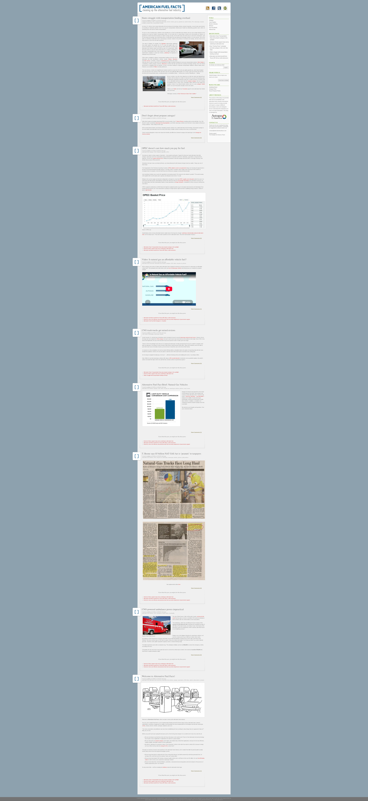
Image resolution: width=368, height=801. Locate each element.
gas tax (176, 21)
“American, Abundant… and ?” (194, 396)
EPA (185, 680)
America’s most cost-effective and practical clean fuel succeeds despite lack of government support (167, 319)
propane (202, 680)
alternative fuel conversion (148, 263)
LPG (193, 21)
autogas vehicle (201, 84)
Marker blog (136, 20)
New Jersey (147, 60)
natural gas (197, 21)
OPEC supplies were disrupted (187, 179)
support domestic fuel (158, 158)
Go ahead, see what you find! (216, 65)
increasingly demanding (183, 180)
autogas (151, 152)
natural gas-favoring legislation (163, 123)
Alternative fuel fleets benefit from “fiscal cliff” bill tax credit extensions (160, 106)
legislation (163, 43)
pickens (184, 263)
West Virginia (201, 62)
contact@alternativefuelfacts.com (217, 130)
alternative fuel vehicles (160, 263)
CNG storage (160, 339)
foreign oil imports (179, 182)
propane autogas (192, 81)
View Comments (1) (196, 309)
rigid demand (148, 190)
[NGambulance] (156, 625)
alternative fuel (145, 152)
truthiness (164, 767)
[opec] (174, 211)
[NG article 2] (173, 551)
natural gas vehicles (158, 334)
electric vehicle (170, 21)
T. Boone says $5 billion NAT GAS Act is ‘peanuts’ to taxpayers (171, 453)
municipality (151, 334)
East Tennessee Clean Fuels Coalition (187, 93)
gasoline (164, 152)
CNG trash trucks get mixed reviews (158, 330)
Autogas (211, 20)
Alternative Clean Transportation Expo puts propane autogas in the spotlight (161, 247)
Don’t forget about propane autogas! (158, 115)
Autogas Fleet (212, 89)
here (179, 584)
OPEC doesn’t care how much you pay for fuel (163, 148)
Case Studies (212, 22)
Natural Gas (212, 29)
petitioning (166, 52)
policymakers (185, 457)
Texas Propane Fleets (214, 91)
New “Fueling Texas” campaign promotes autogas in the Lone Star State (219, 47)
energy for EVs (164, 745)
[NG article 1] (173, 489)
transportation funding (158, 23)
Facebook (185, 88)
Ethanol (211, 25)
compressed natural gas (160, 21)
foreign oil (159, 152)
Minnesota (164, 63)
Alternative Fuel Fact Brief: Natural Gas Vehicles (165, 384)
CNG (153, 21)
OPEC (167, 152)
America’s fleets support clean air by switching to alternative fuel (158, 248)
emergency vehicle (161, 613)
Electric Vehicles (213, 24)
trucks (188, 388)
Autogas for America (147, 21)
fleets (175, 263)
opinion (191, 680)
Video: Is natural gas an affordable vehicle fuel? (164, 259)
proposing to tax (165, 60)
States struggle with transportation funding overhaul (166, 17)
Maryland (175, 59)
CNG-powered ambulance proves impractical (163, 609)
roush (185, 388)
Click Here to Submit (223, 80)
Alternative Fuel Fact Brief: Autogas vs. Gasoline (155, 320)
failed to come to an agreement (179, 168)
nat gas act (179, 263)
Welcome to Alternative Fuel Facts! (158, 676)
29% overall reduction (174, 358)
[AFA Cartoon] (173, 700)
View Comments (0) (196, 97)
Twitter (174, 88)
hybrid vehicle (188, 21)
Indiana (170, 59)
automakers (181, 680)
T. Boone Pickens (180, 121)
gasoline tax (181, 21)
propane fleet (150, 23)
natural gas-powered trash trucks (188, 337)
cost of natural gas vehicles (175, 268)
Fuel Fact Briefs (213, 27)
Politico (155, 66)
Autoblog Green (213, 87)
